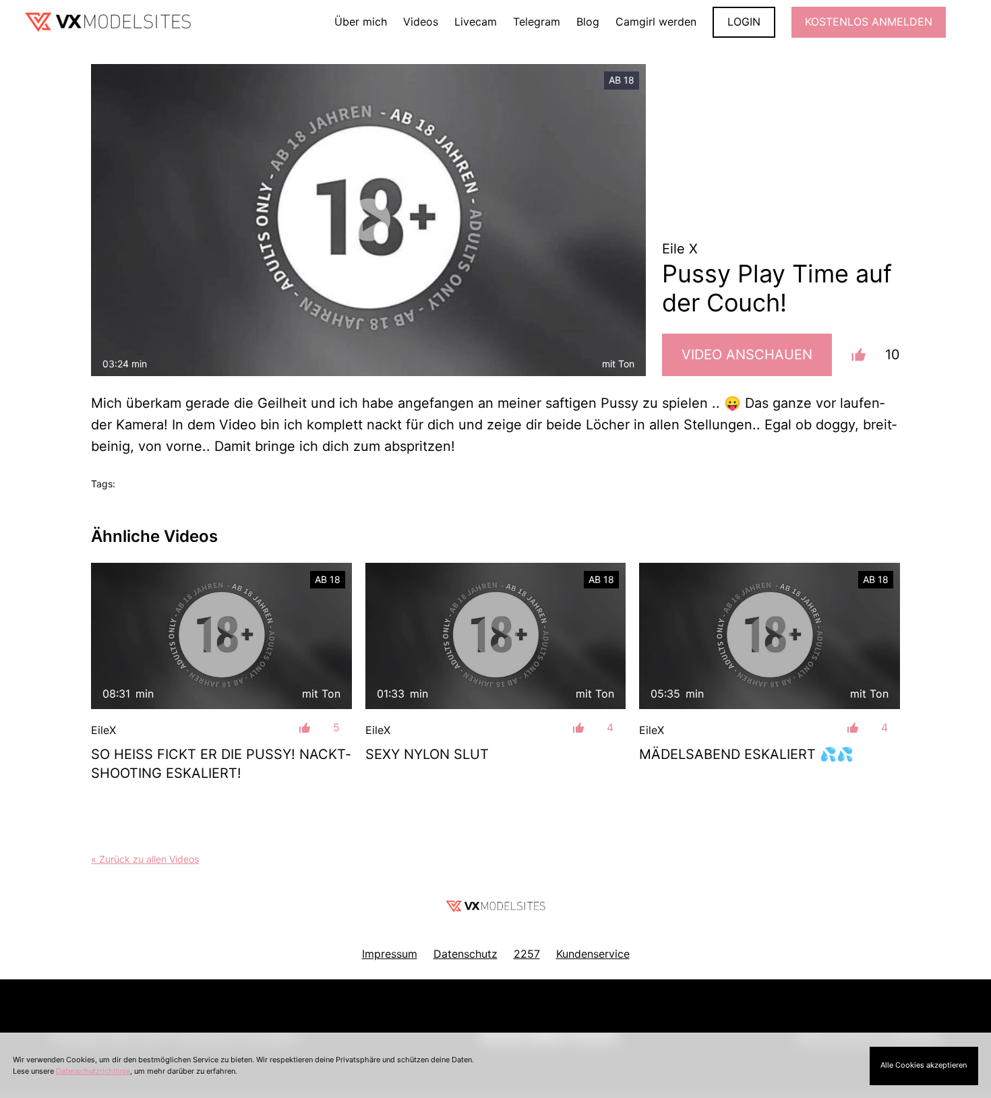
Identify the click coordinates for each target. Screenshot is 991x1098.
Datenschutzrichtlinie (93, 1071)
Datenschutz (465, 953)
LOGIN (743, 21)
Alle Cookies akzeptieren (923, 1065)
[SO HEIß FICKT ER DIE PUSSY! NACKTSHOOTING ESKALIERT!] (221, 636)
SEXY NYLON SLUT (427, 754)
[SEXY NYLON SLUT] (495, 636)
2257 (527, 953)
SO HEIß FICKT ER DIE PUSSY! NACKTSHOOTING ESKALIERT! (221, 763)
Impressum (389, 953)
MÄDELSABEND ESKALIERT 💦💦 (746, 754)
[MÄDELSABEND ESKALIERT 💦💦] (769, 636)
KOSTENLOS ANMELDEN (868, 21)
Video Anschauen (747, 354)
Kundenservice (593, 953)
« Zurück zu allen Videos (145, 859)
